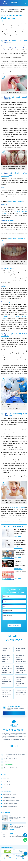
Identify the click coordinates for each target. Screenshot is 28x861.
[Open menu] (25, 2)
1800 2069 (6, 758)
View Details (17, 536)
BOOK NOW (13, 713)
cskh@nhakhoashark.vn (9, 761)
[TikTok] (15, 746)
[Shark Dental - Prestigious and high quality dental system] (5, 2)
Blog (7, 9)
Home (2, 9)
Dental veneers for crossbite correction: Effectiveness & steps (21, 681)
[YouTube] (12, 746)
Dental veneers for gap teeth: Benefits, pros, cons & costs (21, 693)
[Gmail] (19, 746)
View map (12, 820)
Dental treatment (14, 9)
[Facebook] (9, 746)
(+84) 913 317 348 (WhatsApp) (10, 764)
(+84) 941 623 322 (13, 758)
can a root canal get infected (17, 507)
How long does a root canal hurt (15, 201)
